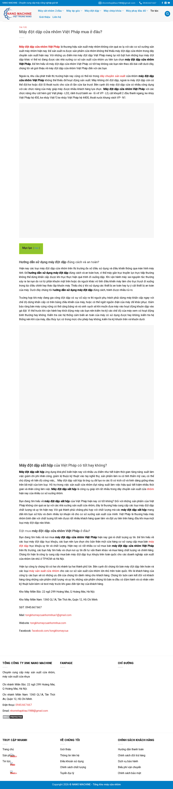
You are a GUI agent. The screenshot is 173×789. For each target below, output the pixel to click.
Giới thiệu (44, 17)
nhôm (150, 489)
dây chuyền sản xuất (113, 76)
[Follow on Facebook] (162, 3)
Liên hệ (57, 17)
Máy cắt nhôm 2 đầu (50, 10)
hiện (37, 248)
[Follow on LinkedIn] (166, 3)
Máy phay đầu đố (136, 10)
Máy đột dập (92, 10)
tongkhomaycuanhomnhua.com (48, 623)
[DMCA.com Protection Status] (13, 716)
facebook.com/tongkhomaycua (50, 630)
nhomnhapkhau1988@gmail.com (29, 710)
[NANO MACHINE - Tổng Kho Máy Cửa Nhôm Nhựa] (18, 13)
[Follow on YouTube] (169, 3)
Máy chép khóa (112, 10)
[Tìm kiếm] (167, 14)
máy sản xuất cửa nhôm (44, 571)
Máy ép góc (73, 10)
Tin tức (154, 10)
